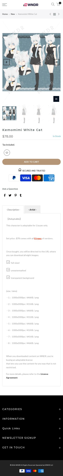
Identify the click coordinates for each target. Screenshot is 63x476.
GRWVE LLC (49, 465)
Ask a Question (10, 188)
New (13, 14)
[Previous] (7, 62)
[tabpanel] (31, 299)
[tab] (13, 209)
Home (5, 14)
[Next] (56, 62)
